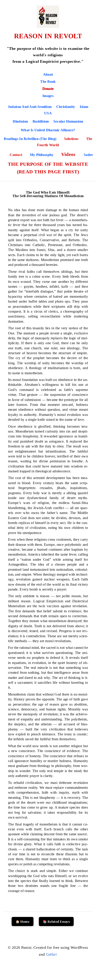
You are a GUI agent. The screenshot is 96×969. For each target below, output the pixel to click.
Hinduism (20, 121)
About (48, 74)
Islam (84, 107)
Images (48, 96)
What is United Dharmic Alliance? (48, 130)
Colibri (51, 954)
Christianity (65, 107)
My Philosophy (42, 155)
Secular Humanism (68, 121)
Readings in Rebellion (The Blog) (30, 139)
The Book (48, 81)
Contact (16, 155)
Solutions (71, 139)
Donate (48, 89)
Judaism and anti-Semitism (30, 107)
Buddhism (41, 121)
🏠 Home (22, 921)
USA (48, 113)
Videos (69, 154)
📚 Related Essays (56, 921)
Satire (88, 155)
